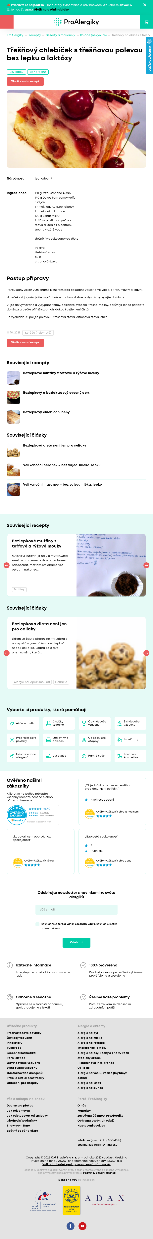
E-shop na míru (67, 1180)
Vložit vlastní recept (25, 81)
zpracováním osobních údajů (76, 924)
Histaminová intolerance (95, 1063)
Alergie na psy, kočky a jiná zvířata (103, 1053)
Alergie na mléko (89, 1038)
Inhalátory (131, 740)
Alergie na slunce (90, 1088)
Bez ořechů (38, 72)
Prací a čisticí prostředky (25, 1078)
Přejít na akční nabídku (51, 10)
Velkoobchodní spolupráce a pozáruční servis (76, 1164)
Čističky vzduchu (58, 723)
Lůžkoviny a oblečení (60, 739)
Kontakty (84, 1111)
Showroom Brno (18, 1126)
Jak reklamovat (18, 1111)
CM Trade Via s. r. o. (65, 1157)
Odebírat (76, 942)
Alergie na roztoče (91, 1043)
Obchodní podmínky (22, 1121)
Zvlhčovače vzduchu (131, 723)
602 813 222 (85, 1145)
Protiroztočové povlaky (26, 739)
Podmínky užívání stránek (99, 1173)
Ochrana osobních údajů (96, 1121)
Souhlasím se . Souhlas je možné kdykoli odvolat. (79, 926)
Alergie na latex (89, 1083)
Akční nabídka (25, 723)
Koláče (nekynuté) (93, 35)
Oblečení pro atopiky (97, 739)
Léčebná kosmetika (131, 756)
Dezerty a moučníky (60, 35)
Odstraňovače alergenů (26, 756)
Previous (7, 565)
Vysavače (59, 756)
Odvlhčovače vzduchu (97, 723)
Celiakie (83, 1068)
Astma (82, 1078)
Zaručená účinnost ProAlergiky (100, 1116)
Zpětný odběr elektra (22, 1131)
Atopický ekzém (89, 1058)
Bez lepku (17, 72)
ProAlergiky (15, 35)
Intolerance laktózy (91, 1048)
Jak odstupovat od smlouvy (27, 1116)
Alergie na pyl (87, 1033)
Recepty (34, 35)
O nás (81, 1106)
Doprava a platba (20, 1106)
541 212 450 (110, 1145)
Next (146, 565)
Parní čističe (96, 756)
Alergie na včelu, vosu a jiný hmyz (102, 1073)
